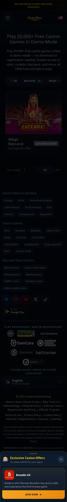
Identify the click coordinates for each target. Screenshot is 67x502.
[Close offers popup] (61, 459)
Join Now (33, 494)
